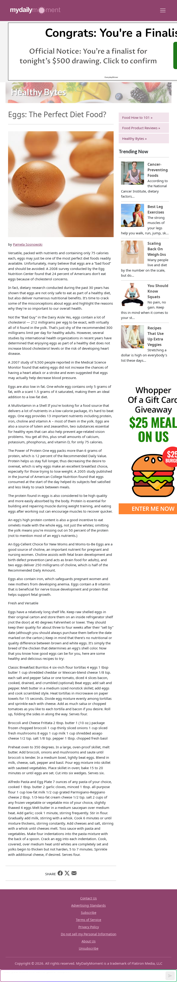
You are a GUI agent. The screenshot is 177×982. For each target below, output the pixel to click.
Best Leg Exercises (156, 209)
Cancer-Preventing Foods (158, 170)
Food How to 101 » (137, 117)
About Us (89, 941)
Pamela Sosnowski (27, 244)
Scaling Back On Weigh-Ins (157, 249)
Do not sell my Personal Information (88, 934)
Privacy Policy (88, 927)
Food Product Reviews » (141, 127)
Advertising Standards (88, 905)
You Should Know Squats (158, 291)
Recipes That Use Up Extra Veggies (156, 336)
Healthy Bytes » (134, 138)
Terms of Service (88, 920)
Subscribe (88, 912)
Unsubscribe (88, 948)
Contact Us (88, 898)
